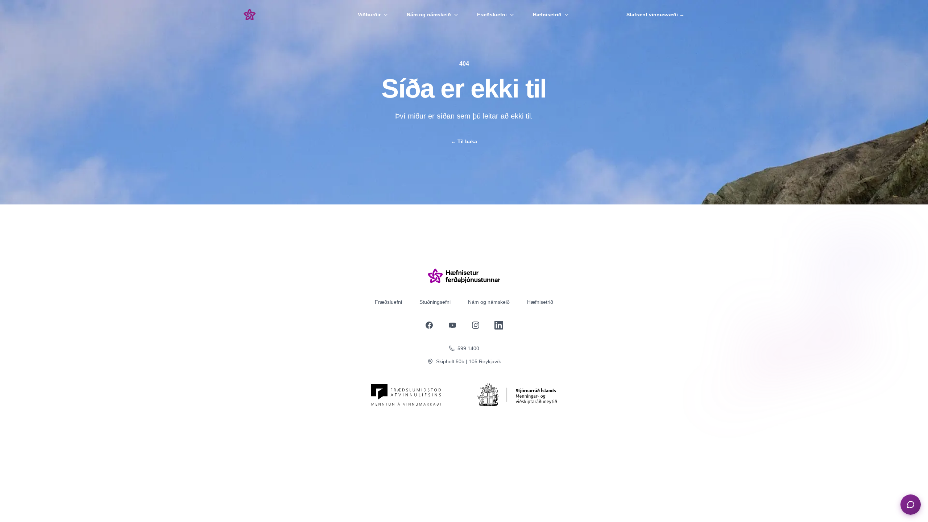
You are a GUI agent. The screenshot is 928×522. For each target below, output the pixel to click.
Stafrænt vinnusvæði (655, 14)
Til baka (464, 141)
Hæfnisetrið (547, 14)
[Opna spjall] (910, 504)
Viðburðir (369, 14)
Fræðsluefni (492, 14)
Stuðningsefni (435, 302)
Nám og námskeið (429, 14)
